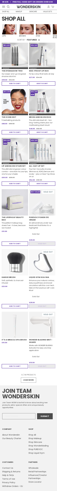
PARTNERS (32, 462)
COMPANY (6, 429)
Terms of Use (8, 479)
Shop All (32, 434)
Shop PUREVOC (35, 449)
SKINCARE (33, 11)
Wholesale (33, 468)
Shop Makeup (35, 438)
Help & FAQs (8, 475)
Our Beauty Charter (11, 438)
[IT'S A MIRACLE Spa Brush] (15, 325)
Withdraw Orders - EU (12, 486)
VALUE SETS (47, 11)
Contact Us (7, 468)
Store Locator (35, 482)
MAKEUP (19, 11)
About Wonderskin (11, 434)
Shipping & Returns (11, 471)
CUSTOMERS (7, 462)
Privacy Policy (8, 482)
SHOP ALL (5, 11)
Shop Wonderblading (38, 445)
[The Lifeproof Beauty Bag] (15, 202)
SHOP (30, 429)
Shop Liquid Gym (36, 453)
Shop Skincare (35, 442)
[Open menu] (4, 7)
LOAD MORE (28, 380)
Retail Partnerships (37, 471)
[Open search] (8, 6)
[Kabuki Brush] (15, 262)
